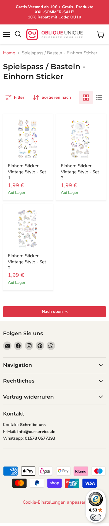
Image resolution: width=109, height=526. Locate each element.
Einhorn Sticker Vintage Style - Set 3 (80, 172)
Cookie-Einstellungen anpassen (55, 502)
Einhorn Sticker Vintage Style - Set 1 (27, 172)
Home (9, 53)
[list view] (99, 97)
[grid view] (86, 97)
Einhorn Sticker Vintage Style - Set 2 (27, 262)
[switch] (95, 517)
